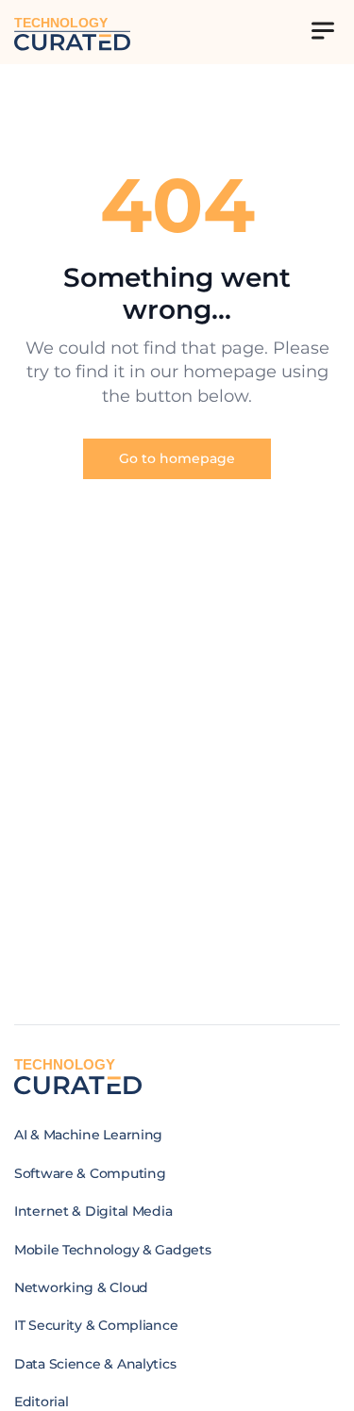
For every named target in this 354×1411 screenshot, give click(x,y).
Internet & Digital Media (93, 1211)
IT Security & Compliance (95, 1325)
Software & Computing (89, 1173)
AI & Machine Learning (88, 1134)
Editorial (41, 1401)
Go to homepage (177, 458)
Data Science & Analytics (95, 1363)
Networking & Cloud (81, 1287)
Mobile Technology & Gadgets (112, 1249)
